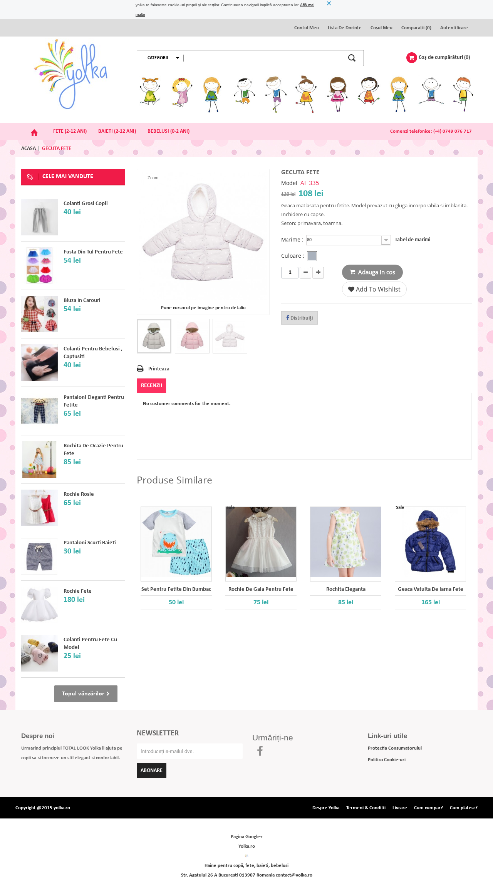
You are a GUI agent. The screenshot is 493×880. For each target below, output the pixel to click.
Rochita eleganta (346, 589)
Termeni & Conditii (366, 807)
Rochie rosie (79, 494)
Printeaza (158, 369)
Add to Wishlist (377, 289)
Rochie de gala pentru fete (260, 589)
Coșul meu (381, 27)
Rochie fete (78, 591)
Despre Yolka (325, 807)
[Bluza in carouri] (39, 314)
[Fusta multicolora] (39, 265)
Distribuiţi (301, 318)
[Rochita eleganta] (345, 542)
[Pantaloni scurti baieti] (39, 556)
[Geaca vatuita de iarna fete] (430, 542)
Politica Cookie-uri (387, 759)
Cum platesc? (464, 807)
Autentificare (454, 27)
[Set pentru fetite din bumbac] (176, 542)
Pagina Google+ (246, 836)
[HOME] (34, 131)
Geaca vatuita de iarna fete (430, 589)
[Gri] (312, 256)
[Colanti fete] (39, 362)
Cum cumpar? (428, 807)
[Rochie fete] (39, 605)
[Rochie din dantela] (39, 508)
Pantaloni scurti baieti (90, 543)
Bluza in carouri (82, 300)
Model (289, 183)
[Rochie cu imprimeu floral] (39, 459)
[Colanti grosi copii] (39, 217)
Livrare (399, 807)
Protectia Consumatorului (395, 748)
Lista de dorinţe (345, 27)
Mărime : (293, 240)
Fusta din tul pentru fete (93, 252)
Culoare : (293, 256)
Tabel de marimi (412, 240)
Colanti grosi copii (86, 204)
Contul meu (306, 27)
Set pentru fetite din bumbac (176, 589)
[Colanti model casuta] (39, 653)
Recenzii (151, 385)
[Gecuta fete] (154, 336)
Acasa (28, 149)
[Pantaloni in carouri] (39, 411)
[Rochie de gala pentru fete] (261, 542)
